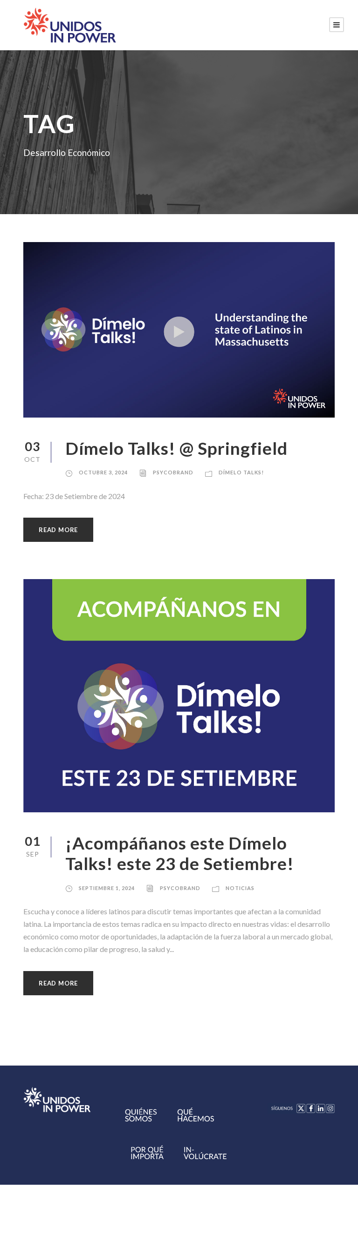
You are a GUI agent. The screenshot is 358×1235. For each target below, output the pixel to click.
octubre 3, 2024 (103, 472)
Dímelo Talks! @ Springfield (176, 448)
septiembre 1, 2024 (107, 888)
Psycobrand (173, 472)
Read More (58, 529)
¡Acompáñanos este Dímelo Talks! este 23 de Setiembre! (179, 853)
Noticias (240, 888)
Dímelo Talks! (241, 472)
